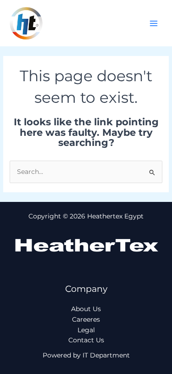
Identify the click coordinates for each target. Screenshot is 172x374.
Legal (86, 330)
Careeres (86, 319)
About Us (86, 309)
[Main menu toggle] (153, 23)
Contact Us (86, 340)
